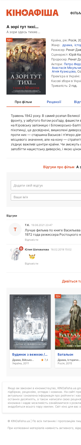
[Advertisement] (40, 74)
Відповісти (31, 239)
